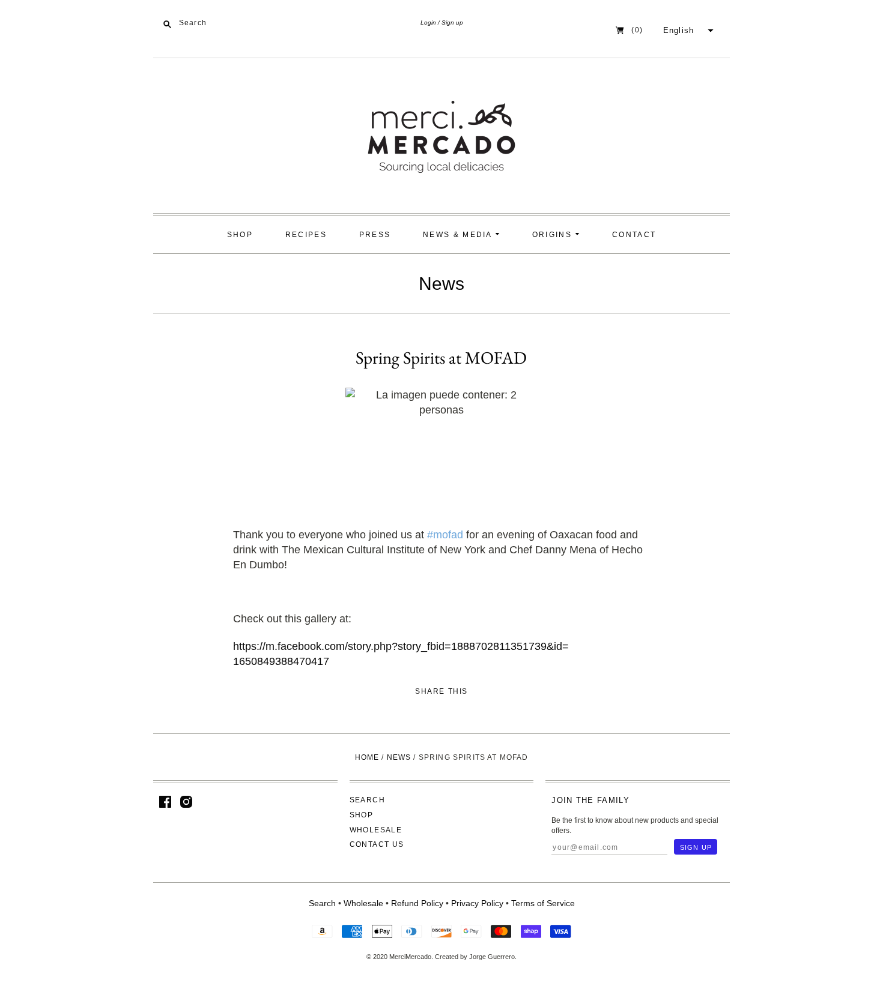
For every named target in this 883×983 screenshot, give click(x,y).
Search (367, 800)
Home (367, 757)
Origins (553, 234)
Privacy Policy (477, 903)
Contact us (377, 844)
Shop (240, 234)
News (441, 283)
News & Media (459, 234)
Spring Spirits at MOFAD (441, 357)
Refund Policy (417, 903)
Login (428, 22)
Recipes (306, 234)
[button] (687, 30)
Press (375, 234)
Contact (634, 234)
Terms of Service (543, 903)
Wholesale (376, 830)
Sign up (452, 22)
